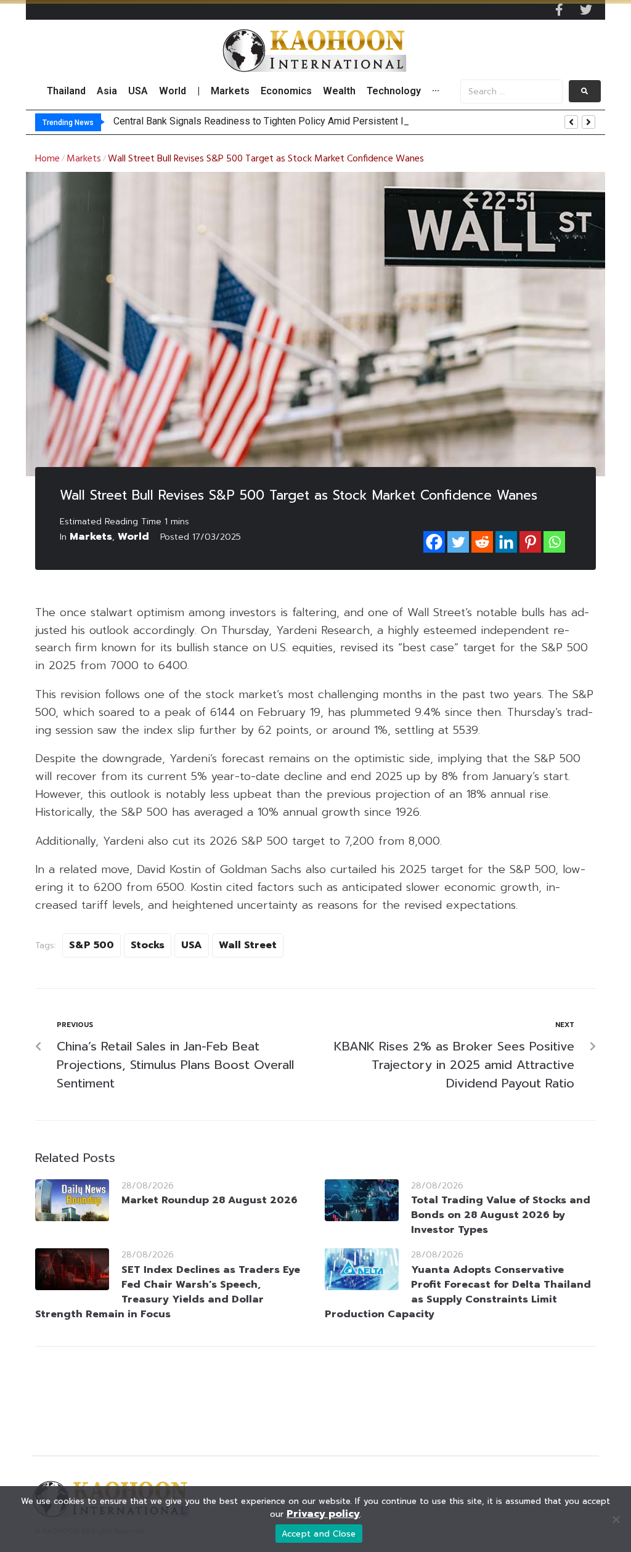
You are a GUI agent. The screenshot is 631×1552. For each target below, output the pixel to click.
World (133, 536)
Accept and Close (319, 1534)
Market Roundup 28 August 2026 (209, 1200)
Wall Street (248, 945)
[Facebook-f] (559, 10)
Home (47, 159)
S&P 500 (91, 945)
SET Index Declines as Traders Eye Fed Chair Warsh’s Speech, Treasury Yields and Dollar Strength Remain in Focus (167, 1292)
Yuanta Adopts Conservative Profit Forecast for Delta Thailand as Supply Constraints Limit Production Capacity (458, 1292)
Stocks (148, 945)
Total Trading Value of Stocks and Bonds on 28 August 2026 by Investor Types (500, 1215)
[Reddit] (482, 542)
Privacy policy (323, 1513)
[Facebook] (434, 542)
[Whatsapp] (554, 542)
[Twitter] (586, 10)
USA (191, 945)
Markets (84, 159)
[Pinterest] (530, 542)
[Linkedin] (506, 542)
